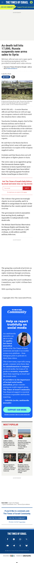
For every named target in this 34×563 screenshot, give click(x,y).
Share (7, 77)
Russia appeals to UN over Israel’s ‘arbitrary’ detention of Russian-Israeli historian (9, 468)
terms (25, 192)
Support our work (17, 409)
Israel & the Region (13, 503)
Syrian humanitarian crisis (9, 504)
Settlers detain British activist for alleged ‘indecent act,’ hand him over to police (9, 444)
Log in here (22, 522)
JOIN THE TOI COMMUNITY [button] (17, 518)
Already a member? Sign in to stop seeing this (17, 414)
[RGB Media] (13, 556)
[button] (31, 2)
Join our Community (6, 7)
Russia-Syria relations (24, 504)
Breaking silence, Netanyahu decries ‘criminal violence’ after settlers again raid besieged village (24, 468)
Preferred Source (12, 68)
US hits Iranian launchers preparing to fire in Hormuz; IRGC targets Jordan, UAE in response (24, 444)
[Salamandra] (27, 555)
